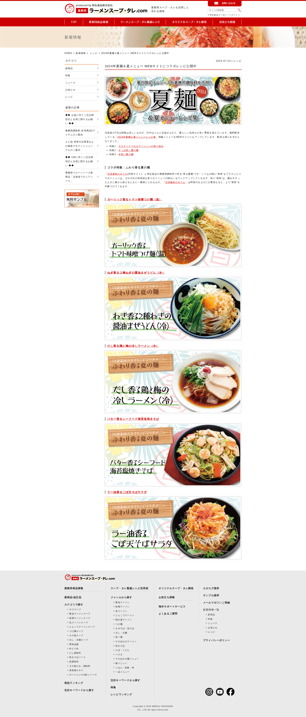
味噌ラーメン (122, 606)
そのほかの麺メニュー (127, 659)
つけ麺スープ (76, 631)
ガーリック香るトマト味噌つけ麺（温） (134, 199)
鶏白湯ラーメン (123, 619)
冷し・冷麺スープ (78, 640)
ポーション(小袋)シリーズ (83, 674)
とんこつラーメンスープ (82, 627)
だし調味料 (75, 653)
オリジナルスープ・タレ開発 (176, 588)
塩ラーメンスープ (78, 622)
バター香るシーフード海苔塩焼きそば (133, 418)
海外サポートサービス (172, 606)
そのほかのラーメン (126, 641)
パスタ (119, 654)
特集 (67, 75)
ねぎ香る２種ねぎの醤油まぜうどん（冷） (136, 272)
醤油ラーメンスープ (79, 613)
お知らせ (70, 89)
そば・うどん (122, 650)
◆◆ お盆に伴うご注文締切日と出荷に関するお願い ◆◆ (79, 119)
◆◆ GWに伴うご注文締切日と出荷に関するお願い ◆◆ (79, 161)
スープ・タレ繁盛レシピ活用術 (129, 588)
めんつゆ (74, 648)
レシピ (94, 53)
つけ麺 (119, 624)
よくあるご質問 (168, 613)
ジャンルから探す (121, 597)
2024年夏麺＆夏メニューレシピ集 (136, 137)
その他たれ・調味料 (79, 666)
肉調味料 (74, 661)
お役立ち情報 (167, 597)
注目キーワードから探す (79, 690)
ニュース (70, 82)
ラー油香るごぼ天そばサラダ (127, 492)
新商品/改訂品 (72, 597)
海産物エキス (76, 670)
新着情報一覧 (211, 609)
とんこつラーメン (124, 615)
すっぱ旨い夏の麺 (128, 150)
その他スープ (76, 635)
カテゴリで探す (73, 604)
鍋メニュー (121, 663)
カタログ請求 (211, 588)
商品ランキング (73, 682)
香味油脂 (74, 644)
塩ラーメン (121, 611)
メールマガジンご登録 (216, 602)
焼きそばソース (77, 657)
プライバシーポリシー (216, 640)
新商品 (69, 68)
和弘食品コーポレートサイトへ (225, 15)
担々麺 (119, 637)
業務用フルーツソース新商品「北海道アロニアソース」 (79, 176)
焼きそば (120, 646)
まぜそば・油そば (124, 628)
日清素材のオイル (117, 174)
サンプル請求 (211, 595)
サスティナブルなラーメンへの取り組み (141, 146)
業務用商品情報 (73, 588)
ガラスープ (75, 609)
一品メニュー (122, 672)
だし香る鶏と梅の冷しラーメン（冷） (133, 345)
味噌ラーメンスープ (79, 618)
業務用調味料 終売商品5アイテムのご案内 (80, 132)
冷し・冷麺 (121, 633)
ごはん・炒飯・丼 (124, 667)
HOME (68, 53)
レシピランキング (121, 694)
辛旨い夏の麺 (126, 154)
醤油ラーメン (122, 602)
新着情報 (81, 53)
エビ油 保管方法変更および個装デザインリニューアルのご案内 (79, 145)
